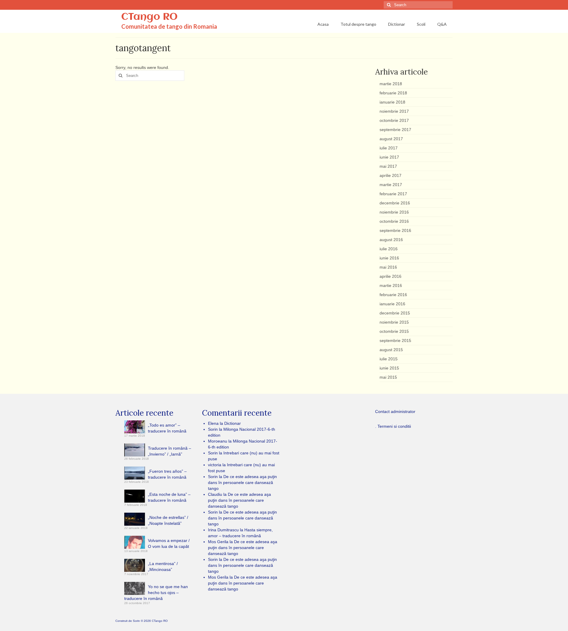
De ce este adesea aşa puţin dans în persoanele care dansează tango (242, 482)
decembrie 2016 (395, 203)
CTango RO (149, 17)
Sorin (136, 620)
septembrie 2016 (395, 230)
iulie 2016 (389, 248)
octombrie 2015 (394, 331)
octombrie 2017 (394, 120)
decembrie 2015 (395, 313)
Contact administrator (395, 411)
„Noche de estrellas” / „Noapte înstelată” (168, 520)
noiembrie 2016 (394, 212)
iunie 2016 (389, 258)
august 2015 (391, 349)
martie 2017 (391, 184)
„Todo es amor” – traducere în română (167, 428)
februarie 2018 (393, 93)
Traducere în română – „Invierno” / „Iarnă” (169, 451)
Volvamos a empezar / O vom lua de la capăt (169, 543)
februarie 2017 (393, 193)
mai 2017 (388, 166)
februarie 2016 (393, 294)
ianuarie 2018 (392, 102)
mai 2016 (388, 267)
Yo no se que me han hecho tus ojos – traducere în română (156, 592)
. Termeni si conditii (393, 426)
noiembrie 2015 (394, 322)
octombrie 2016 (394, 221)
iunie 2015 (389, 368)
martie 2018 (391, 83)
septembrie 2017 (395, 129)
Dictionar (232, 423)
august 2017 (391, 138)
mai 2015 (388, 377)
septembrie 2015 (395, 340)
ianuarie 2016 (392, 303)
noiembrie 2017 (394, 111)
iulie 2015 (389, 358)
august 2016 (391, 239)
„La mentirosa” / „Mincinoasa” (163, 566)
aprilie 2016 (390, 276)
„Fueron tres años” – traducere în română (167, 474)
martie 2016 (391, 285)
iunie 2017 (389, 157)
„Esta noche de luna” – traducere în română (169, 497)
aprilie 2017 (390, 175)
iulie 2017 (389, 148)
